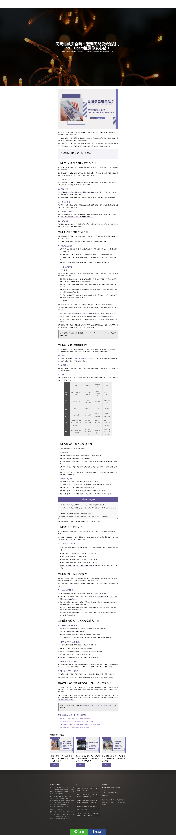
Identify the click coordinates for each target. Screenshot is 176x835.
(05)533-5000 (108, 790)
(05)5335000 (88, 333)
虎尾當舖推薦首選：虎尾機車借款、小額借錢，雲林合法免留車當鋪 (113, 758)
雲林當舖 (63, 695)
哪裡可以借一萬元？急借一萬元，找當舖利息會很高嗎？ (76, 718)
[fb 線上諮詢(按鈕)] (97, 832)
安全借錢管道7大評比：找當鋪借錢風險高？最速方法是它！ (77, 721)
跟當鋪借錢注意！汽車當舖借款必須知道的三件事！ (75, 727)
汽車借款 (77, 358)
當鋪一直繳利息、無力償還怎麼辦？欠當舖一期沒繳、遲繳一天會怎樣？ (62, 758)
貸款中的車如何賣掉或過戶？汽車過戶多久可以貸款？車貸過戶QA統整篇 (88, 814)
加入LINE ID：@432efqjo (102, 333)
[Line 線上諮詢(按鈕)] (79, 832)
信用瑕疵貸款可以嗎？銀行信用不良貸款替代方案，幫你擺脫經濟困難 (80, 724)
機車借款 (84, 358)
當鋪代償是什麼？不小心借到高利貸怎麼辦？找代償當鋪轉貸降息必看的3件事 (88, 758)
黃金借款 (90, 358)
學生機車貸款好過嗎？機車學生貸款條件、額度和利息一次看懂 (88, 808)
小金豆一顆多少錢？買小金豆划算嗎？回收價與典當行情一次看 (88, 789)
